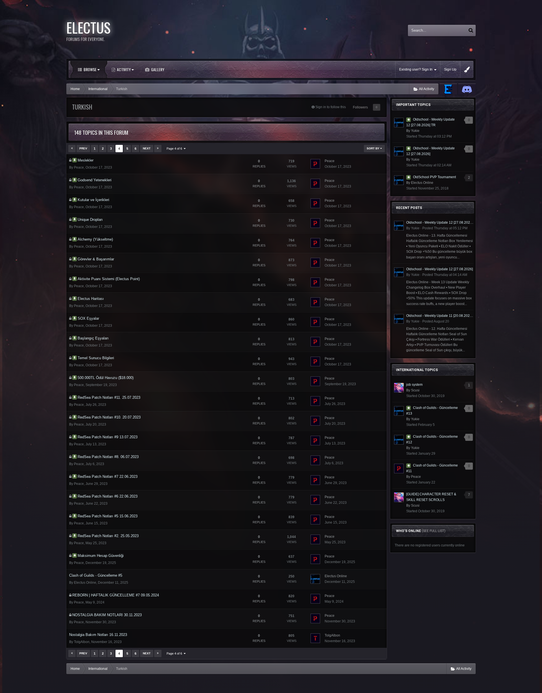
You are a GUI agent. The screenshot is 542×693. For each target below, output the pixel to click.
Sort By (373, 148)
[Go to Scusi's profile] (399, 388)
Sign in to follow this (330, 107)
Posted (444, 228)
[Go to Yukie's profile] (399, 122)
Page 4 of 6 (175, 148)
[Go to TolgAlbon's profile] (315, 638)
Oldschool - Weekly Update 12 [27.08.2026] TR (439, 223)
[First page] (72, 148)
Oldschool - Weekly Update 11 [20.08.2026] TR (439, 316)
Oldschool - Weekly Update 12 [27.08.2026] (439, 269)
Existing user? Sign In (416, 69)
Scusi (415, 390)
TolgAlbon (81, 642)
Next (146, 148)
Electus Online (85, 583)
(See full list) (433, 531)
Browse (90, 69)
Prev (83, 148)
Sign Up (450, 69)
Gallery (157, 69)
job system (414, 385)
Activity (124, 69)
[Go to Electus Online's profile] (315, 579)
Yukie (415, 131)
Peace (79, 167)
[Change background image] (466, 69)
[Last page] (157, 148)
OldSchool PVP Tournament (434, 177)
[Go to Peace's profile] (315, 164)
